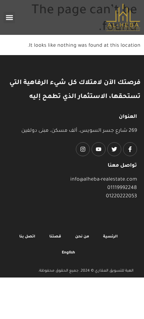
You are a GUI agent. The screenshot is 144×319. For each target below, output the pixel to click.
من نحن (82, 237)
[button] (9, 17)
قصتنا (55, 237)
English (68, 253)
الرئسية (110, 237)
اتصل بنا (27, 237)
